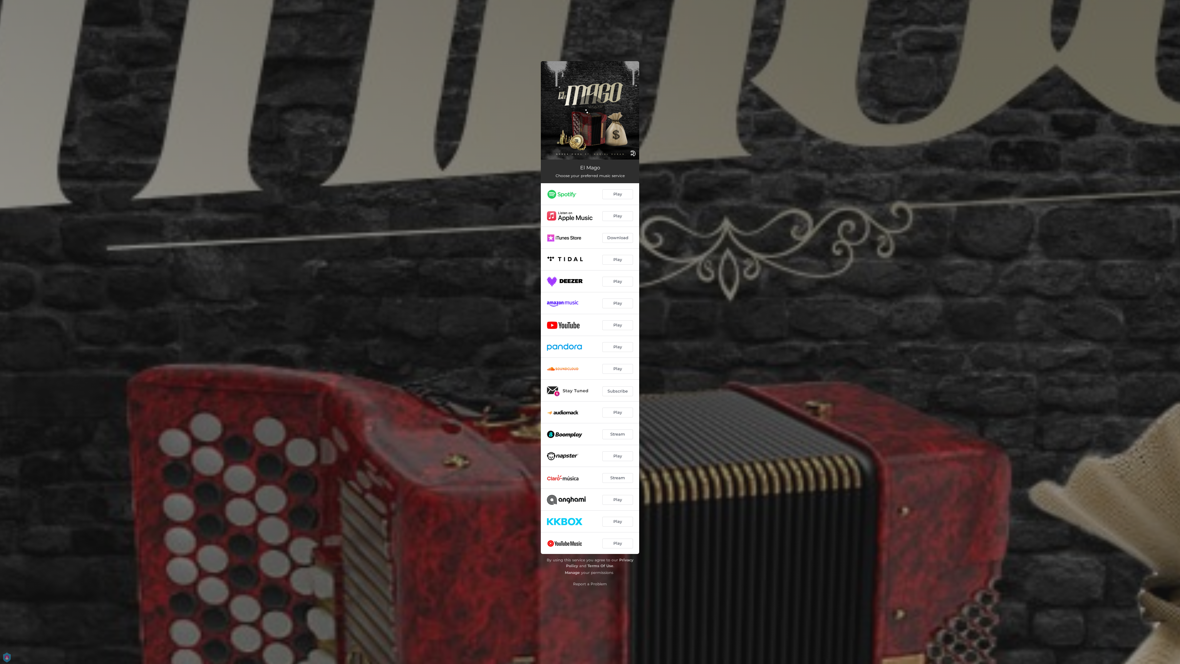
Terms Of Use (600, 565)
